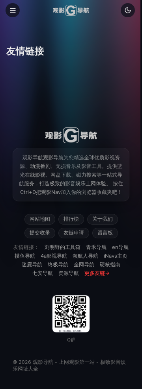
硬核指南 (110, 264)
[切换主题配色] (128, 10)
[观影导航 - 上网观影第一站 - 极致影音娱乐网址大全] (71, 10)
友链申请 (74, 233)
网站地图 (40, 219)
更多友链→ (97, 273)
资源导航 (68, 273)
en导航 (120, 247)
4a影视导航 (54, 256)
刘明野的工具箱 (62, 247)
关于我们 (102, 219)
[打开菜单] (13, 10)
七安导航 (42, 273)
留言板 (105, 233)
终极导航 (58, 264)
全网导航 (84, 264)
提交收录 (40, 233)
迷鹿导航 (32, 264)
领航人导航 (85, 256)
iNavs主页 (115, 256)
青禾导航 (96, 247)
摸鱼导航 (25, 256)
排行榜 (71, 219)
